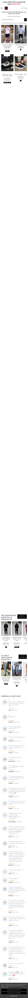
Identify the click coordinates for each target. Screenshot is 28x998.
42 (20, 80)
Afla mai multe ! (14, 995)
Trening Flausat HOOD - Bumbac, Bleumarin (6, 639)
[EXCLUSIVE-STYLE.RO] (6, 8)
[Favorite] (24, 8)
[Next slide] (25, 635)
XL (6, 51)
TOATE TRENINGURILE (22, 616)
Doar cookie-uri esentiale (14, 993)
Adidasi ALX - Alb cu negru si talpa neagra (7, 75)
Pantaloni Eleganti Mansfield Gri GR (16, 678)
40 (8, 82)
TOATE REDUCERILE (22, 656)
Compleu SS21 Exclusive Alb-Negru (20, 45)
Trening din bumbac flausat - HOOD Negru (17, 639)
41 (10, 82)
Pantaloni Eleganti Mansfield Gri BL (6, 678)
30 (5, 684)
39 (6, 82)
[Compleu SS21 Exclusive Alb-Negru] (21, 34)
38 (4, 82)
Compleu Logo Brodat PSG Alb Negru (7, 45)
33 (7, 684)
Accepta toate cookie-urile (14, 990)
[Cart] (26, 8)
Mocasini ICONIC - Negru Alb (21, 75)
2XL (8, 51)
